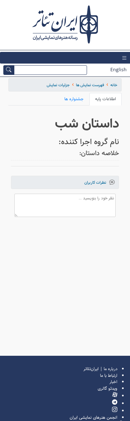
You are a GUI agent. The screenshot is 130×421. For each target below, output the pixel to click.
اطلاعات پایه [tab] (105, 99)
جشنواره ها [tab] (74, 99)
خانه (113, 85)
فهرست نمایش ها (90, 85)
